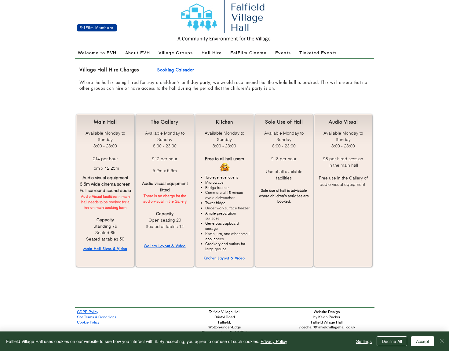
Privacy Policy (274, 341)
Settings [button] (364, 341)
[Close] (441, 341)
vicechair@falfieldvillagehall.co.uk (327, 327)
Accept (422, 341)
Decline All (392, 341)
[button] (97, 53)
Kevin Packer (329, 317)
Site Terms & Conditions (96, 317)
